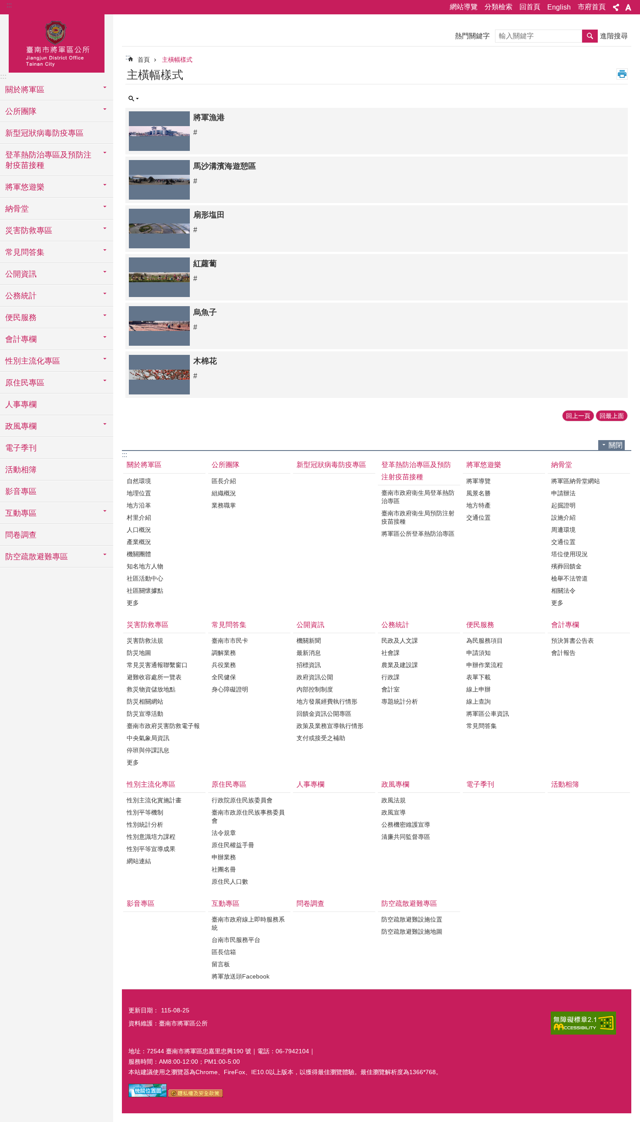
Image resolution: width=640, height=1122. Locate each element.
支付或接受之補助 (320, 738)
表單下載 (478, 677)
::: (9, 5)
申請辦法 (563, 493)
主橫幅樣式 (177, 59)
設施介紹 (563, 517)
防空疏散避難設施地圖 (411, 931)
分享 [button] (616, 7)
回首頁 (529, 6)
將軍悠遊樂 (483, 464)
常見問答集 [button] (24, 252)
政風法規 (393, 800)
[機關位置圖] (147, 1095)
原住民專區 (229, 784)
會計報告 (563, 652)
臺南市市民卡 (230, 640)
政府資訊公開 (314, 677)
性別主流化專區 (151, 784)
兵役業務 (224, 664)
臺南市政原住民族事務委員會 (248, 816)
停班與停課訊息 (148, 750)
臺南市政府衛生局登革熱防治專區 (418, 496)
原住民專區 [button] (24, 382)
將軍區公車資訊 (487, 713)
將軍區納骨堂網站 (575, 481)
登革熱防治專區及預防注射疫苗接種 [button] (48, 160)
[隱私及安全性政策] (195, 1095)
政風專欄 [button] (21, 426)
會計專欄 (565, 624)
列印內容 (622, 74)
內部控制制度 (314, 689)
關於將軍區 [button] (24, 89)
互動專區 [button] (21, 513)
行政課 (390, 677)
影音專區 (21, 491)
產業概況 (139, 541)
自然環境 (139, 481)
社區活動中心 (145, 578)
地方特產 (478, 505)
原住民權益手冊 (233, 845)
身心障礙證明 (230, 689)
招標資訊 (308, 664)
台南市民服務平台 (236, 939)
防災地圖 (139, 652)
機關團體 (139, 554)
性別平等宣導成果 (151, 848)
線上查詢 (478, 701)
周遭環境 (563, 529)
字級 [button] (628, 7)
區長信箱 (224, 951)
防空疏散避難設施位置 (411, 919)
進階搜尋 (614, 36)
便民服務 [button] (21, 317)
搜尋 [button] (590, 36)
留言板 (221, 964)
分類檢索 (498, 6)
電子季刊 (21, 448)
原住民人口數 (230, 881)
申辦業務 (224, 857)
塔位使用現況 (569, 554)
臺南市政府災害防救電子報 (163, 725)
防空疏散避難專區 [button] (36, 556)
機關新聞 (308, 640)
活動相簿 (21, 469)
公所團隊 (225, 464)
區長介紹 (224, 481)
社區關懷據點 (145, 590)
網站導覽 (464, 6)
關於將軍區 (144, 464)
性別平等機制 (145, 812)
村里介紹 (139, 517)
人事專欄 (21, 404)
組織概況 (224, 493)
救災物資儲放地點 (151, 689)
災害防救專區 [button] (28, 230)
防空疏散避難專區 (409, 903)
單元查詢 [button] (133, 99)
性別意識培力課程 (151, 836)
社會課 (390, 652)
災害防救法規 (145, 640)
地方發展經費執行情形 (326, 701)
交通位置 (478, 517)
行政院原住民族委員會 (242, 800)
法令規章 (224, 832)
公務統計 (395, 624)
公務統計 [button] (21, 295)
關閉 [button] (616, 445)
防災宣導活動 (145, 713)
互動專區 (225, 903)
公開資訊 (310, 624)
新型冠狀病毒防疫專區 (44, 133)
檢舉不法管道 (569, 578)
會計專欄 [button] (21, 339)
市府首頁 (592, 6)
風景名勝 (478, 493)
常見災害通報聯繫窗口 (157, 664)
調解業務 (224, 652)
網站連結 (139, 861)
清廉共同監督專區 (405, 836)
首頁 (144, 59)
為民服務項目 (484, 640)
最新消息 (308, 652)
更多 (133, 602)
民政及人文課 (399, 640)
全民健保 (224, 677)
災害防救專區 (147, 624)
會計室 (390, 689)
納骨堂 (561, 464)
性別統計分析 (145, 824)
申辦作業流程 (484, 664)
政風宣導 (393, 812)
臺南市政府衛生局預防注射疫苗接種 (418, 517)
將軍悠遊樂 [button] (24, 187)
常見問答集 (229, 624)
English (559, 7)
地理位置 (139, 493)
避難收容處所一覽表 (154, 677)
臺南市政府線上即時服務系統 (248, 923)
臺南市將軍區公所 (56, 42)
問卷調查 (21, 535)
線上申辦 (478, 689)
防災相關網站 (145, 701)
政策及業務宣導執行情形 (330, 725)
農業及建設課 (399, 664)
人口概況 (139, 529)
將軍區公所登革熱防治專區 (418, 533)
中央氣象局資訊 (148, 738)
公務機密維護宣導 (405, 824)
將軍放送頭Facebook (240, 976)
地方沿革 (139, 505)
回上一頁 (578, 415)
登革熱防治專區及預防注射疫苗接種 (416, 470)
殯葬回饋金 (566, 566)
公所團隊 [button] (21, 111)
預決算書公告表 (572, 640)
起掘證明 (563, 505)
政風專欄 (395, 784)
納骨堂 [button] (17, 208)
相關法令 (563, 590)
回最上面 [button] (612, 415)
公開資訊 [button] (21, 274)
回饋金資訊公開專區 (323, 713)
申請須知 (478, 652)
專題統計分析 (399, 701)
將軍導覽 (478, 481)
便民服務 (480, 624)
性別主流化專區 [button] (32, 361)
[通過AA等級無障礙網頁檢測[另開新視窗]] (583, 1023)
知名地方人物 (145, 566)
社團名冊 (224, 869)
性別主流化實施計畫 (154, 800)
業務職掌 (224, 505)
